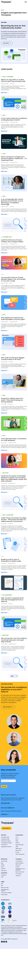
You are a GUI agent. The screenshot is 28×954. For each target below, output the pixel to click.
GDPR (17, 846)
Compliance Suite (5, 839)
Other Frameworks (20, 854)
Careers (17, 866)
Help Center (4, 870)
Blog (2, 863)
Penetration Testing (5, 841)
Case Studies (4, 861)
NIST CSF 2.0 (18, 850)
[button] (25, 2)
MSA (2, 883)
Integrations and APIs (6, 846)
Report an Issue (5, 887)
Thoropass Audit (5, 837)
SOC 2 (17, 839)
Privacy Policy (4, 894)
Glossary (3, 868)
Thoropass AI (4, 844)
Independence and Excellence (20, 869)
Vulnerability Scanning (6, 842)
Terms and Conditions (6, 892)
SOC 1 (17, 837)
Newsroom (18, 865)
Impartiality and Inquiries (5, 890)
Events (2, 866)
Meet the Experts (19, 863)
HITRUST (17, 842)
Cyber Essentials (19, 844)
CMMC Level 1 (19, 848)
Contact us (18, 875)
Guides (2, 865)
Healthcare (3, 875)
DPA (2, 885)
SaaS (2, 877)
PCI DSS (17, 852)
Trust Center (19, 873)
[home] (6, 2)
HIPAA (17, 841)
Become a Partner (20, 872)
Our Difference (19, 861)
